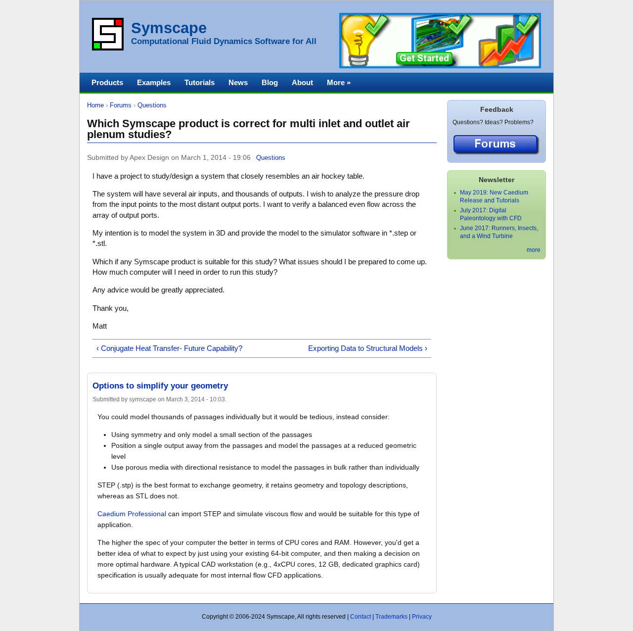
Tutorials (199, 82)
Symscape (169, 28)
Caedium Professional (131, 514)
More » (339, 82)
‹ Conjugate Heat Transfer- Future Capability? (169, 348)
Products (107, 82)
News (238, 82)
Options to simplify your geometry (160, 385)
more (534, 249)
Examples (154, 82)
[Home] (108, 48)
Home (95, 105)
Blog (270, 82)
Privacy (422, 616)
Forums (121, 105)
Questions (152, 105)
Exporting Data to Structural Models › (367, 348)
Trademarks (391, 616)
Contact (360, 616)
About (302, 82)
